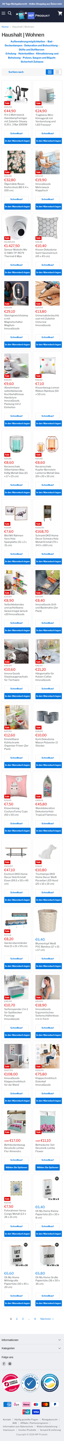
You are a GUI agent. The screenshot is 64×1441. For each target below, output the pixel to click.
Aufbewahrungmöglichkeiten (28, 41)
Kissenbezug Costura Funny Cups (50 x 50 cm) (16, 811)
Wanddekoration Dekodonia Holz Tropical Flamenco (46, 811)
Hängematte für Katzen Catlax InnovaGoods (44, 676)
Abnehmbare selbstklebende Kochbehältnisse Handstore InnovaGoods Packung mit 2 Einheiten (14, 397)
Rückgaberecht (49, 1419)
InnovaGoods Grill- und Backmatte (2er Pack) (46, 607)
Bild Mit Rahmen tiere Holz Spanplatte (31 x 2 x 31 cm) (15, 540)
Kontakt (7, 1419)
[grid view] (49, 72)
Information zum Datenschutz (18, 1426)
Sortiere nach (16, 72)
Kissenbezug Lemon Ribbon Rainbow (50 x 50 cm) (47, 391)
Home (5, 26)
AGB (14, 1423)
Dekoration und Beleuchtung (41, 45)
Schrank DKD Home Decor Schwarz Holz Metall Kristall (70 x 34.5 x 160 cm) (46, 540)
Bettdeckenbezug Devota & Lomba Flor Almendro (14, 1148)
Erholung (11, 53)
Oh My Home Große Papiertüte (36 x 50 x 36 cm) (47, 1280)
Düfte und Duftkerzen (32, 49)
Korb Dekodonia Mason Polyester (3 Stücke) (46, 742)
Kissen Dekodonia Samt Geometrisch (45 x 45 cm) (46, 253)
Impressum (9, 1430)
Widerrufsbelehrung (47, 1426)
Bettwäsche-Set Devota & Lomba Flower (45, 1148)
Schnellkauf (16, 133)
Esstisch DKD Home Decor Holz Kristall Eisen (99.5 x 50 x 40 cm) (16, 879)
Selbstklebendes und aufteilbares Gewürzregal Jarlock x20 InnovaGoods (16, 609)
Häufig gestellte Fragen (26, 1419)
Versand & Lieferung (50, 1430)
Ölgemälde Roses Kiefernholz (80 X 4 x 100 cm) (16, 187)
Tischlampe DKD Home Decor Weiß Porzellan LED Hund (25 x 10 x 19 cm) (46, 879)
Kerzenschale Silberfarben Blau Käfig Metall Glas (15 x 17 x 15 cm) (16, 471)
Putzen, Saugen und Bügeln (39, 57)
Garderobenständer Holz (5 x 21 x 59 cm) (15, 945)
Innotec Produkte (27, 1430)
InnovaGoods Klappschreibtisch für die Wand (14, 1081)
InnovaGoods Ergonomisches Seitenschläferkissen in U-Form (47, 1014)
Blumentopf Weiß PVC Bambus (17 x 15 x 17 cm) (47, 946)
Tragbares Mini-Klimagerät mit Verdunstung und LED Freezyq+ (45, 119)
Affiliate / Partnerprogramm (34, 1423)
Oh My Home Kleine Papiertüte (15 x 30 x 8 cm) (47, 1214)
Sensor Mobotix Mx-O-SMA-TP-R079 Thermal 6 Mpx (16, 253)
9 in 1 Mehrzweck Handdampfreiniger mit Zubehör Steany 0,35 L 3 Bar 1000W (15, 119)
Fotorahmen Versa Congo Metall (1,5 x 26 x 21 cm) (15, 1213)
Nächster (46, 1318)
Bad (50, 41)
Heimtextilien (26, 53)
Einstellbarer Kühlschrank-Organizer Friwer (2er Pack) (16, 744)
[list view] (57, 72)
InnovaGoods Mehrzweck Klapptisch (43, 187)
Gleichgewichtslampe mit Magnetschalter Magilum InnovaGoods (16, 322)
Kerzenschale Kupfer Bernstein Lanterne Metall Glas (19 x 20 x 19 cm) (47, 471)
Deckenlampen (14, 45)
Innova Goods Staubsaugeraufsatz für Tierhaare (16, 676)
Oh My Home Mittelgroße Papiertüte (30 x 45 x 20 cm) (16, 1282)
